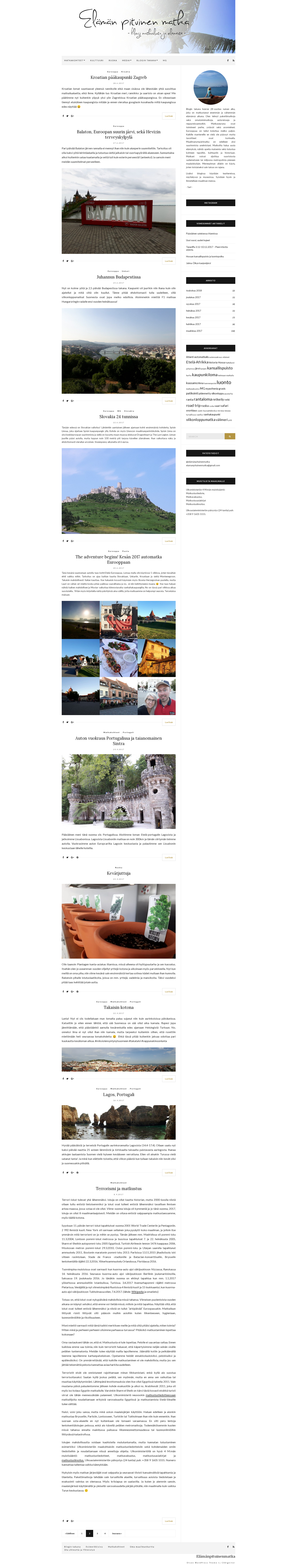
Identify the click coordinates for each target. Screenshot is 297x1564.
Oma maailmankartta (142, 1547)
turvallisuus (191, 415)
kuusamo (192, 383)
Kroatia (125, 72)
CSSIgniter (228, 1563)
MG (165, 60)
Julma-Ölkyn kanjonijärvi (198, 263)
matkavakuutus (193, 389)
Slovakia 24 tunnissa (119, 416)
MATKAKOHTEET (73, 60)
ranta (189, 399)
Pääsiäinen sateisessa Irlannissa (202, 233)
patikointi (192, 393)
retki (227, 399)
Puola (125, 551)
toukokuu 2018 (194, 290)
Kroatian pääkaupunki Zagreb (119, 77)
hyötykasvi (230, 363)
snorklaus (191, 410)
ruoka (205, 405)
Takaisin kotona (119, 1007)
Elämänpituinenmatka (215, 1556)
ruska (211, 406)
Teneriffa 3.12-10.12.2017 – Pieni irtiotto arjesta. (207, 248)
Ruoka (118, 867)
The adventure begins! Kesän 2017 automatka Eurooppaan (118, 559)
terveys (221, 411)
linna (201, 383)
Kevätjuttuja (119, 873)
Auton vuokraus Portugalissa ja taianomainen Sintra (118, 741)
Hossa (221, 362)
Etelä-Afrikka (197, 362)
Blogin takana (72, 1547)
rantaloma (203, 398)
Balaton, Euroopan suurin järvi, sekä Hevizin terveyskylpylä (119, 134)
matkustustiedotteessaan (161, 1395)
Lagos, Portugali (118, 1094)
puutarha (228, 394)
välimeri (222, 420)
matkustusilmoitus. (73, 1460)
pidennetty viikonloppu (211, 393)
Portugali (128, 732)
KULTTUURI (97, 60)
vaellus (200, 415)
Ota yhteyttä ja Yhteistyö (79, 1550)
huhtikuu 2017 (193, 324)
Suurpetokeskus (210, 411)
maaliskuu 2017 (194, 330)
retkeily (218, 399)
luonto (224, 382)
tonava (227, 411)
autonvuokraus (215, 357)
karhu (188, 375)
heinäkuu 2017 (193, 310)
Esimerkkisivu (94, 1547)
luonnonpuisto (210, 383)
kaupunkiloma (205, 374)
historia (213, 362)
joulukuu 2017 (193, 297)
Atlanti (190, 356)
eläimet (226, 357)
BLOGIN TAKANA (146, 60)
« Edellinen (70, 1533)
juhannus (190, 369)
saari (217, 405)
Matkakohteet (111, 732)
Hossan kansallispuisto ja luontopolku (205, 256)
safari (224, 405)
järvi (197, 368)
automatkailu (201, 356)
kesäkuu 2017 (193, 317)
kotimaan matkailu (226, 375)
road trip (193, 405)
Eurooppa (112, 72)
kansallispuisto (220, 368)
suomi (199, 411)
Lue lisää (169, 116)
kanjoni (203, 369)
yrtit (230, 420)
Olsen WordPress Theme (202, 1563)
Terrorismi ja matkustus (119, 1188)
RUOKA (113, 60)
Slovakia (129, 411)
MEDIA (126, 60)
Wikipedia (137, 1291)
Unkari (126, 271)
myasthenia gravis (216, 388)
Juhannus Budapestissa (119, 277)
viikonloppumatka (200, 419)
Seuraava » (117, 1533)
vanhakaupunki (212, 414)
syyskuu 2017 (193, 304)
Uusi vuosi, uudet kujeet (198, 240)
